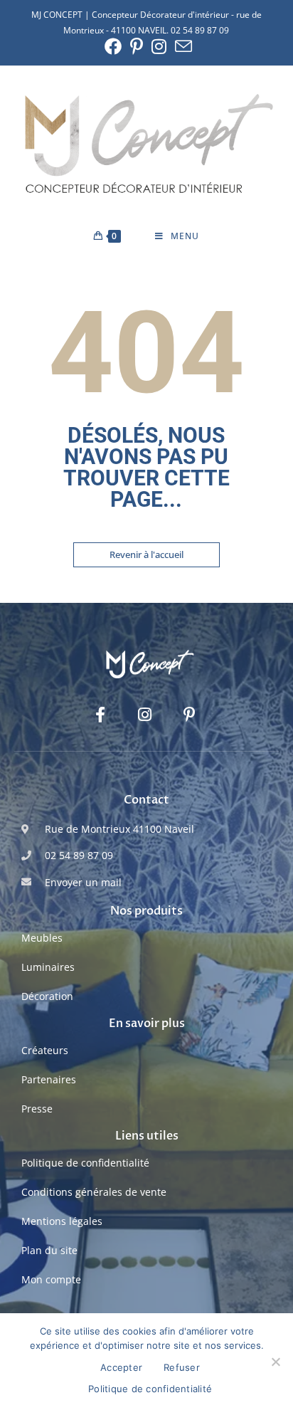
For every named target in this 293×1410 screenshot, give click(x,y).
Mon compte (51, 1279)
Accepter (121, 1367)
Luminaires (48, 967)
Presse (37, 1108)
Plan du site (49, 1250)
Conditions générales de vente (93, 1192)
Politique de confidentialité (85, 1162)
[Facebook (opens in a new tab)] (113, 46)
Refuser (182, 1367)
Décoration (47, 996)
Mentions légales (61, 1221)
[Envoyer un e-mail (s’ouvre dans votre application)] (181, 46)
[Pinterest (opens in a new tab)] (136, 46)
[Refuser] (275, 1361)
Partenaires (48, 1079)
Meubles (42, 938)
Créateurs (44, 1050)
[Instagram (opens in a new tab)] (159, 46)
